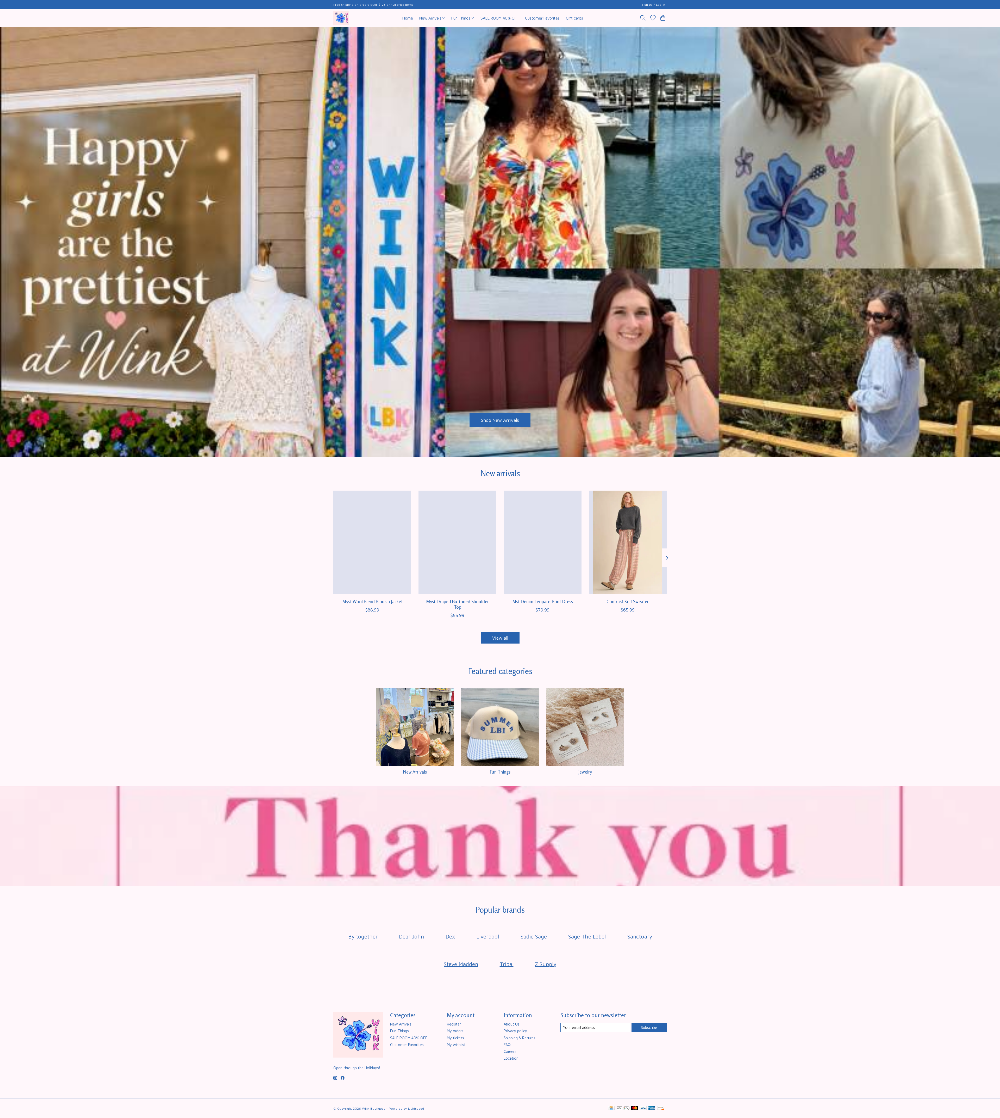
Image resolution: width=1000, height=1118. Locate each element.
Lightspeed (416, 1108)
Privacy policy (515, 1031)
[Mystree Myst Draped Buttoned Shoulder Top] (457, 542)
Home (407, 18)
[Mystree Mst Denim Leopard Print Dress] (543, 542)
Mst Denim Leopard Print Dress (542, 601)
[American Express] (651, 1108)
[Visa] (643, 1108)
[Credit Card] (611, 1108)
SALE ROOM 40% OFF (499, 18)
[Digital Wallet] (623, 1108)
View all (500, 638)
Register (454, 1024)
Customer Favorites (542, 18)
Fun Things (500, 772)
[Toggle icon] (643, 18)
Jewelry (585, 772)
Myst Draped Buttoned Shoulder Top (457, 603)
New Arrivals (415, 772)
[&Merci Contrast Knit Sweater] (628, 542)
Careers (510, 1051)
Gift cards (574, 18)
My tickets (455, 1038)
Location (511, 1058)
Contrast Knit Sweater (628, 601)
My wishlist (456, 1044)
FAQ (507, 1044)
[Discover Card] (660, 1108)
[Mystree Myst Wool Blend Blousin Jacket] (372, 542)
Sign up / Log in (653, 5)
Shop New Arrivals (500, 420)
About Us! (512, 1024)
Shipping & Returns (519, 1038)
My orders (455, 1031)
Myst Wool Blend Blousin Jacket (372, 601)
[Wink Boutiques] (341, 18)
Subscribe (649, 1027)
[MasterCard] (634, 1108)
